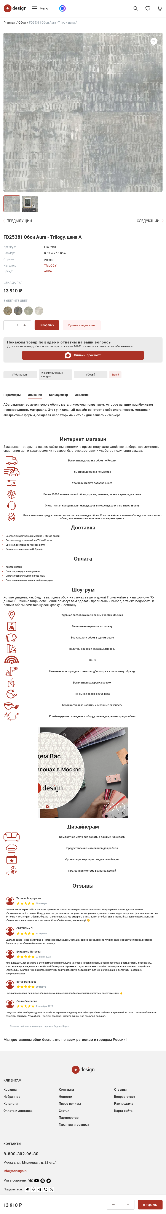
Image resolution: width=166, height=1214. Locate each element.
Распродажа (123, 1104)
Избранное (11, 1097)
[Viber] (45, 1189)
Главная (9, 22)
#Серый (91, 374)
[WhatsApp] (51, 1189)
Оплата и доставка (17, 1111)
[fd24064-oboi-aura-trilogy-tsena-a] (18, 310)
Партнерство (69, 1118)
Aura (48, 271)
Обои (22, 22)
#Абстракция (20, 374)
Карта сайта (123, 1111)
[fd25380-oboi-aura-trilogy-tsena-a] (28, 310)
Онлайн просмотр (87, 355)
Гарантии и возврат (74, 1125)
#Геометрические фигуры (52, 374)
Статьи (64, 1111)
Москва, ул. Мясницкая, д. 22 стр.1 (30, 1162)
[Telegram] (39, 1189)
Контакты (66, 1089)
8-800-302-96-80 (20, 1153)
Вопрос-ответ (124, 1097)
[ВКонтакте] (27, 1189)
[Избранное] (147, 8)
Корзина (10, 1089)
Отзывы (120, 1089)
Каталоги (10, 1104)
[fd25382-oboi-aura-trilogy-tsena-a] (39, 310)
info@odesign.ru (15, 1171)
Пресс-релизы (70, 1104)
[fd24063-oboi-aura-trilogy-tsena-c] (7, 310)
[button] (110, 807)
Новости (65, 1097)
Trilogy (50, 265)
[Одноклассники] (33, 1189)
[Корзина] (160, 8)
